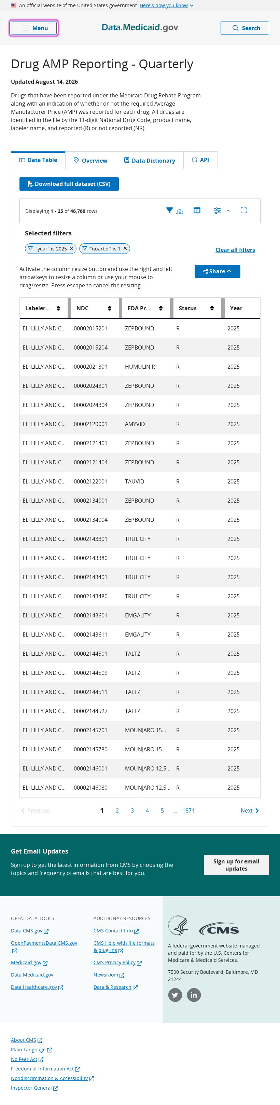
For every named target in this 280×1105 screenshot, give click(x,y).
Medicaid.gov (26, 962)
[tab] (90, 160)
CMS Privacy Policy (115, 962)
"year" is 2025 (51, 248)
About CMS (23, 1040)
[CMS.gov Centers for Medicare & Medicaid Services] (219, 933)
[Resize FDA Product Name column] (171, 308)
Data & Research (112, 987)
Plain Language (28, 1049)
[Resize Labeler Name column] (69, 308)
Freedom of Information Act (42, 1068)
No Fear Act (24, 1059)
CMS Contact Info (113, 930)
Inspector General (31, 1087)
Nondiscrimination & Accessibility (49, 1078)
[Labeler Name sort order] (58, 308)
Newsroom (106, 974)
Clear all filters (235, 250)
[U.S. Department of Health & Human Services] (178, 933)
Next (247, 810)
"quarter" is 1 (105, 248)
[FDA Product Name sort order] (161, 308)
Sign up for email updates (236, 865)
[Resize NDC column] (120, 308)
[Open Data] (140, 28)
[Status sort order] (212, 308)
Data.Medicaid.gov (32, 974)
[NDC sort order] (109, 308)
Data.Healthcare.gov (34, 987)
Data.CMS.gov (26, 930)
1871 (188, 810)
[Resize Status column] (223, 308)
